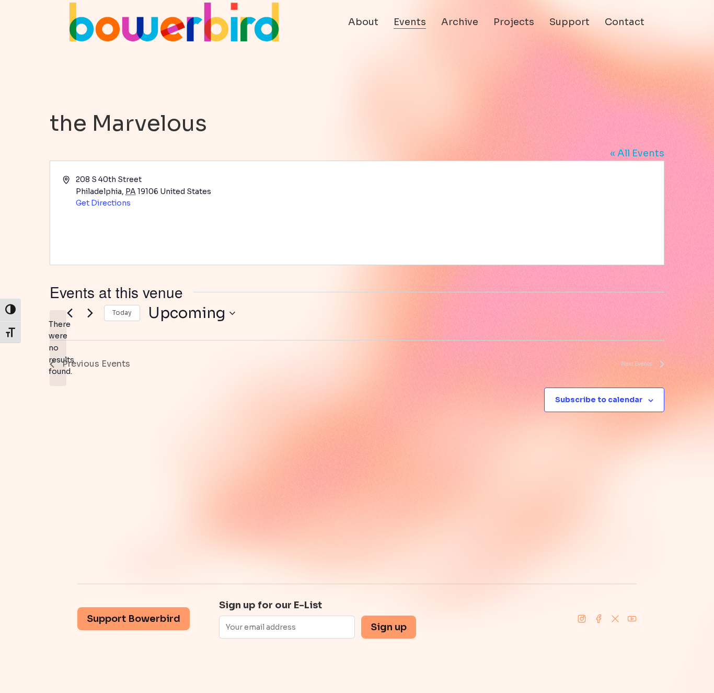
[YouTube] (632, 618)
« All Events (637, 153)
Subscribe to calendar (598, 399)
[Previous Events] (69, 313)
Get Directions (103, 203)
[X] (615, 618)
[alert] (58, 348)
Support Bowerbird (133, 618)
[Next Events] (90, 313)
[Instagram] (581, 618)
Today (122, 312)
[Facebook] (598, 618)
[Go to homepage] (174, 22)
